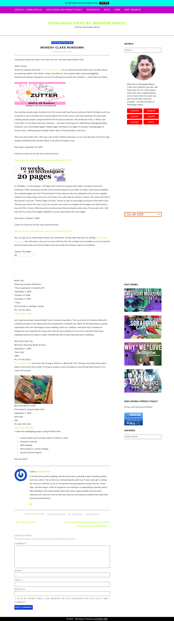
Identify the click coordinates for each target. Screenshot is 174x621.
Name (18, 571)
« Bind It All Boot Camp (24, 522)
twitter (151, 122)
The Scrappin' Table (23, 314)
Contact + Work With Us (28, 10)
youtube (151, 116)
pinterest (135, 116)
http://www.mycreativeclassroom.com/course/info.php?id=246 (42, 160)
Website (19, 589)
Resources (93, 10)
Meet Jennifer (133, 10)
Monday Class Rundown (62, 47)
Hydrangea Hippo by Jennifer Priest (87, 23)
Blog (107, 10)
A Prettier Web (101, 619)
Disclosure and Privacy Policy (64, 10)
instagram (151, 111)
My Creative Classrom (51, 70)
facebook (134, 111)
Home (117, 10)
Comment (21, 544)
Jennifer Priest (43, 472)
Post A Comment (92, 514)
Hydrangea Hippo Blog (62, 43)
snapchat (135, 122)
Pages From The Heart (24, 428)
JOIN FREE (104, 3)
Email (18, 580)
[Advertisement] (143, 170)
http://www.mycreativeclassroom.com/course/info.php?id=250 (42, 231)
